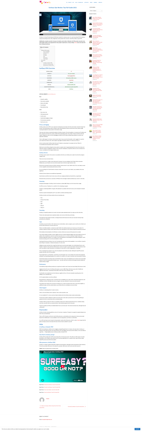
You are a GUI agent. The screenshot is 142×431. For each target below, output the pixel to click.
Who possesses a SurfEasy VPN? (48, 65)
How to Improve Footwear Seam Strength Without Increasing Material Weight (97, 43)
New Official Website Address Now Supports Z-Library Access (97, 18)
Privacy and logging (46, 51)
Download (80, 2)
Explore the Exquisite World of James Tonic (97, 96)
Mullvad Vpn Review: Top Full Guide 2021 (52, 384)
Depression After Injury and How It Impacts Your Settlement (97, 120)
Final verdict (43, 60)
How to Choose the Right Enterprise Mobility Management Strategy (98, 125)
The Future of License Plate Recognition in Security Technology (97, 114)
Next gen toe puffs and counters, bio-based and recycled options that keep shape (97, 108)
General (95, 2)
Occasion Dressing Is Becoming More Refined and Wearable (97, 36)
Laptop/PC (86, 2)
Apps (44, 56)
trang (47, 398)
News (91, 2)
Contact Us (41, 426)
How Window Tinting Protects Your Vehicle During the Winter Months (97, 138)
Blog (76, 2)
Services (100, 2)
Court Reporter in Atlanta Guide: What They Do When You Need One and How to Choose (98, 76)
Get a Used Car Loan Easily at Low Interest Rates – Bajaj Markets (97, 131)
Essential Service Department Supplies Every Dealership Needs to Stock (97, 90)
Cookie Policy (53, 426)
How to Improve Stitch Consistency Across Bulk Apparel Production (97, 55)
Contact (70, 2)
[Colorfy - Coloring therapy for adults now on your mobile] (44, 2)
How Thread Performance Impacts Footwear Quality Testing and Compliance (97, 49)
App (73, 2)
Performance (45, 57)
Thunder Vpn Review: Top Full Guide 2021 (52, 387)
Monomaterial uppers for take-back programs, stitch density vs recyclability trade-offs (97, 101)
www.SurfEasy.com (52, 94)
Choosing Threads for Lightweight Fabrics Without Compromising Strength (97, 62)
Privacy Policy (47, 426)
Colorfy (75, 42)
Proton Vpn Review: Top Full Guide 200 (51, 389)
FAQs (42, 61)
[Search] (66, 2)
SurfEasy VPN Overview (45, 50)
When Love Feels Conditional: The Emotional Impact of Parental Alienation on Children (97, 69)
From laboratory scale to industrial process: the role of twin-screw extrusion (97, 83)
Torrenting (45, 55)
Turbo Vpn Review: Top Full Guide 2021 (51, 392)
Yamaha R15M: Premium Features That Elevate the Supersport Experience (98, 24)
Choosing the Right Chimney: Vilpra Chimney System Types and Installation (98, 30)
